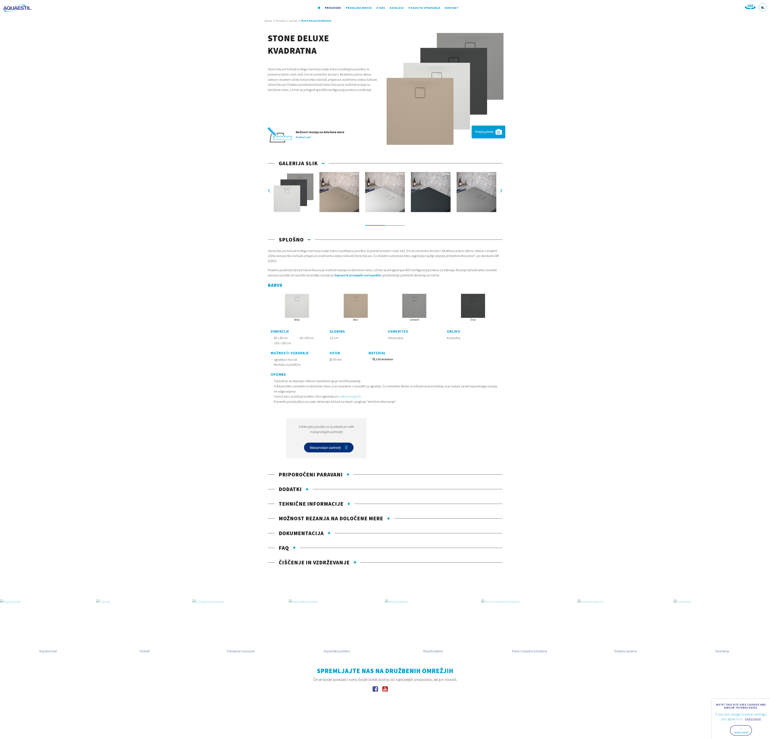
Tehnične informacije (311, 503)
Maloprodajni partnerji (325, 447)
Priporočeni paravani (311, 474)
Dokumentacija (301, 533)
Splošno (291, 239)
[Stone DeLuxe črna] (431, 192)
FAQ (284, 547)
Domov (268, 21)
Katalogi (397, 8)
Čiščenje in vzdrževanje (314, 562)
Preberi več (303, 137)
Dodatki (290, 489)
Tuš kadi (293, 21)
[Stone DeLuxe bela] (385, 192)
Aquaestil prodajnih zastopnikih (358, 275)
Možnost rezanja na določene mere (331, 518)
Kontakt (452, 8)
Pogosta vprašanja (424, 8)
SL (763, 7)
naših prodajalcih (350, 396)
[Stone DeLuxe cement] (476, 192)
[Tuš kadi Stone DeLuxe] (445, 89)
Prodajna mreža (359, 8)
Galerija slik (298, 163)
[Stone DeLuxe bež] (339, 192)
